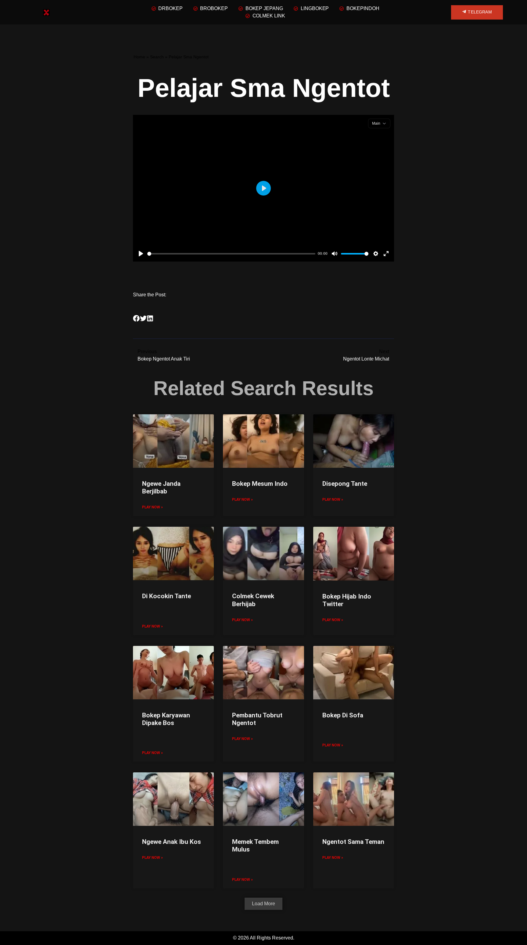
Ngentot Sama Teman (353, 841)
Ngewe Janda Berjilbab (161, 487)
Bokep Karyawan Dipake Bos (166, 719)
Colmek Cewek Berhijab (253, 599)
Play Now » (152, 507)
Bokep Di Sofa (342, 715)
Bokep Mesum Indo (260, 483)
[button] (136, 318)
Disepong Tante (344, 483)
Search (157, 57)
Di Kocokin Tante (166, 596)
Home (139, 57)
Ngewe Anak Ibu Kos (171, 841)
